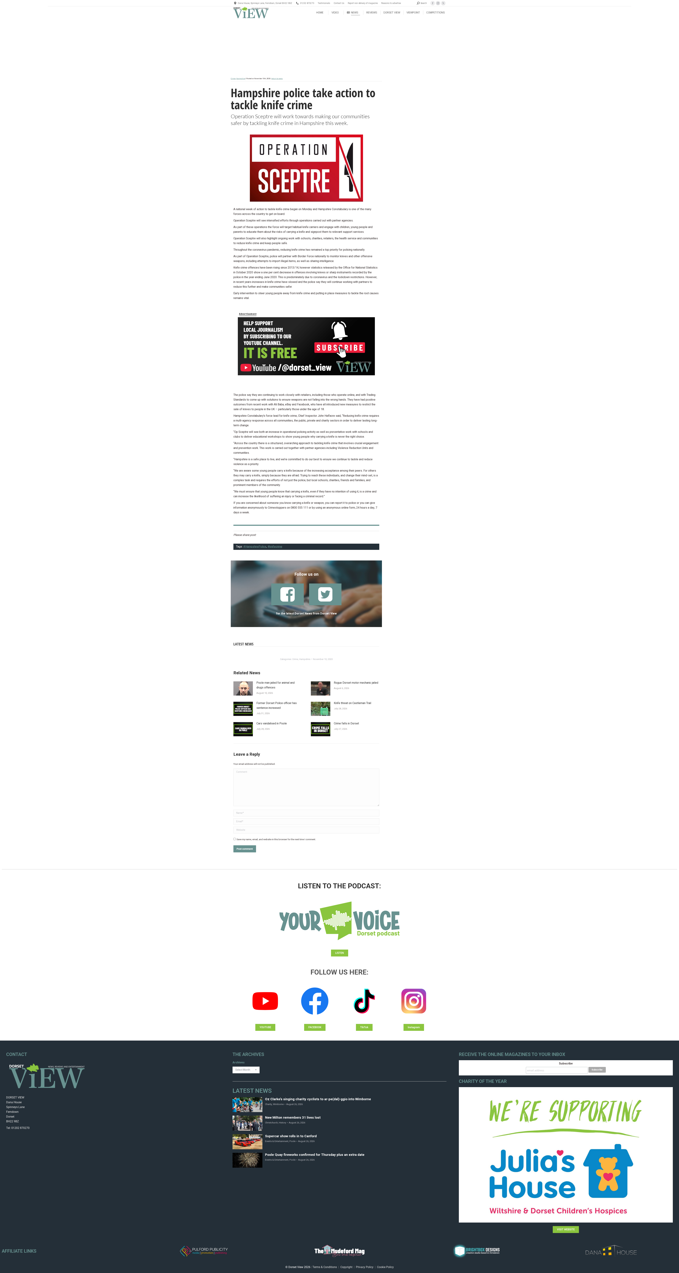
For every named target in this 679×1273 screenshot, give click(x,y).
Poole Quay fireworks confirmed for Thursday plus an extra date (314, 1155)
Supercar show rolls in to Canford (291, 1136)
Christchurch (271, 1122)
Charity (268, 1104)
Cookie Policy (385, 1267)
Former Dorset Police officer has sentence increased (276, 705)
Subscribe (566, 1063)
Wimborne (278, 1104)
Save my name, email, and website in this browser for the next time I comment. (276, 839)
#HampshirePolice (254, 547)
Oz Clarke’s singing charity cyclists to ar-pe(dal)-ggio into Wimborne (318, 1099)
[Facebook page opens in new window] (432, 3)
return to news (277, 78)
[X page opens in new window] (443, 3)
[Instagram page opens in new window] (438, 3)
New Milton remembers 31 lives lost (293, 1118)
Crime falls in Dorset (346, 723)
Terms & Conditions (324, 1267)
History (282, 1122)
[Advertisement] (339, 45)
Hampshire (240, 78)
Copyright (346, 1267)
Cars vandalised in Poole (271, 723)
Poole (292, 1141)
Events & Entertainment (276, 1141)
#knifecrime (275, 547)
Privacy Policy (364, 1267)
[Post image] (243, 688)
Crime (233, 78)
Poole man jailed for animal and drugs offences (275, 685)
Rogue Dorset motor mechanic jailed (356, 683)
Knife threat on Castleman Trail (352, 703)
